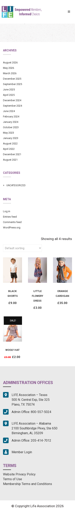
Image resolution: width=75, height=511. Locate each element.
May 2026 (8, 67)
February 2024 (11, 116)
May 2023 (8, 132)
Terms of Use (12, 479)
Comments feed (12, 222)
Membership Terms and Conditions (27, 484)
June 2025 (9, 89)
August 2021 (10, 159)
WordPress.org (11, 227)
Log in (6, 211)
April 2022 (9, 148)
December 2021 (12, 154)
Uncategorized (16, 185)
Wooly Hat (12, 349)
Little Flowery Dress (37, 296)
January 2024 (10, 121)
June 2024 (9, 111)
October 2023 (11, 127)
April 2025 (9, 94)
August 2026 (10, 62)
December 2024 (12, 100)
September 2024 (12, 105)
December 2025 (12, 78)
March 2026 (9, 73)
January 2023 (10, 138)
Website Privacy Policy (19, 474)
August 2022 (10, 143)
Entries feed (10, 216)
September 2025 (12, 84)
